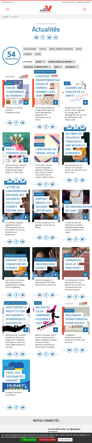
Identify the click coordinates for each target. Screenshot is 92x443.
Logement (28, 54)
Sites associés (7, 2)
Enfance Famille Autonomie (60, 62)
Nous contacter (68, 2)
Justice (78, 49)
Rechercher (84, 9)
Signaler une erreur (83, 2)
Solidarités (70, 67)
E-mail (36, 37)
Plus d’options (65, 440)
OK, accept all (29, 440)
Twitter (49, 37)
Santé (56, 67)
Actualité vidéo (30, 49)
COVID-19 (43, 49)
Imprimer (55, 37)
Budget (39, 62)
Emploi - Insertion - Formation (61, 49)
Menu (7, 9)
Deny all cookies (48, 440)
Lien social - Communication (36, 67)
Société (38, 54)
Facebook (42, 37)
